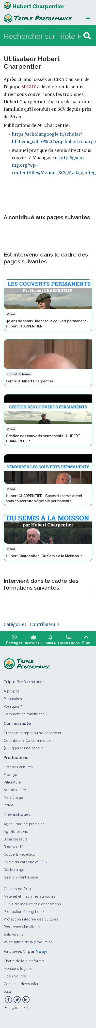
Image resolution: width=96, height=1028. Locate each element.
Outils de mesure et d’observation (32, 904)
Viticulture (12, 782)
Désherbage (14, 870)
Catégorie (14, 624)
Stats (8, 991)
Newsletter (29, 984)
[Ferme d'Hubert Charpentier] (48, 354)
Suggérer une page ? (24, 748)
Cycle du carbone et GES (25, 862)
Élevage (10, 775)
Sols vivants (13, 934)
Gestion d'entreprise (21, 877)
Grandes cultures (18, 767)
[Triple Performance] (7, 6)
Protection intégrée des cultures (31, 919)
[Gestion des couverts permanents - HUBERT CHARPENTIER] (48, 408)
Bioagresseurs (16, 839)
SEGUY (28, 87)
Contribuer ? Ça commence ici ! (30, 741)
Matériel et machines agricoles (29, 896)
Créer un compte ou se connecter (33, 733)
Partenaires (13, 699)
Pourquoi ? (13, 706)
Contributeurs (45, 624)
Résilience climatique (22, 927)
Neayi (41, 951)
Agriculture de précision (24, 824)
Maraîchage (13, 797)
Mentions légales (18, 969)
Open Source (15, 976)
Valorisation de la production (28, 942)
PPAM (8, 805)
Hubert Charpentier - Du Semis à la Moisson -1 (44, 556)
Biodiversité (13, 847)
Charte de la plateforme (24, 961)
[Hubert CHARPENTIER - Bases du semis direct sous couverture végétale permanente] (48, 469)
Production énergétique (24, 912)
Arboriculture (15, 790)
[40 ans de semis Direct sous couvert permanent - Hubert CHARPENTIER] (48, 294)
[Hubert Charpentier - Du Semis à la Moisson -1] (48, 528)
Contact (10, 984)
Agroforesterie (16, 832)
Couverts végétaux (19, 854)
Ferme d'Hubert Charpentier (29, 381)
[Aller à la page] (87, 36)
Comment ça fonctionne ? (26, 714)
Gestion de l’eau (17, 889)
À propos (12, 691)
